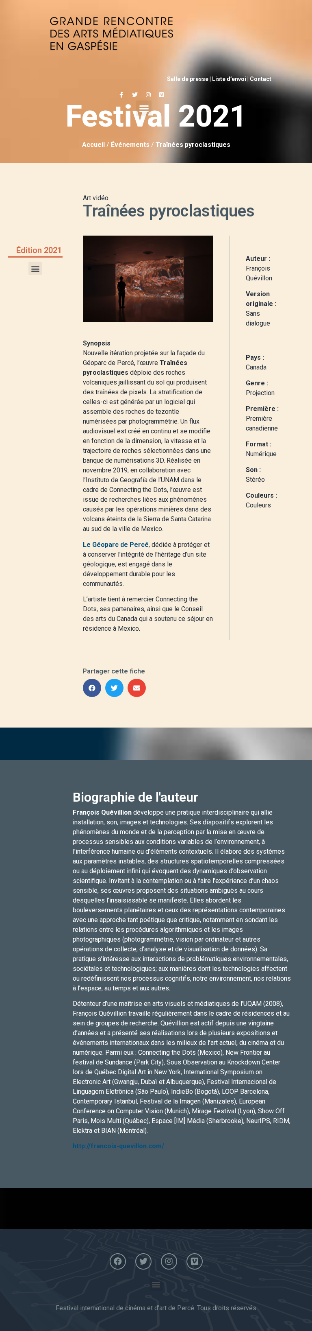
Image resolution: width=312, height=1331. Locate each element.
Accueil (93, 145)
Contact (260, 79)
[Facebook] (118, 1261)
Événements (130, 145)
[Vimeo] (161, 95)
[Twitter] (135, 95)
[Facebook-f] (121, 95)
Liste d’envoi (229, 79)
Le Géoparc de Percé (116, 545)
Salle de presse (187, 79)
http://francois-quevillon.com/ (118, 1146)
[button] (144, 108)
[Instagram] (148, 95)
